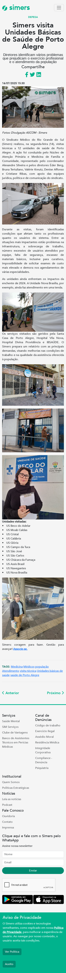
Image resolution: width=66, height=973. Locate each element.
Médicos (28, 667)
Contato (7, 822)
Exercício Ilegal (45, 731)
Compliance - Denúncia (43, 760)
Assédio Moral (44, 737)
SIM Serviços (10, 727)
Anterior (11, 693)
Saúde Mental (11, 721)
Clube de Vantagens (15, 733)
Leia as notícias (11, 799)
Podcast (7, 805)
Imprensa (8, 827)
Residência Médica (47, 742)
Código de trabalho (47, 725)
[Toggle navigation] (59, 7)
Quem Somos (11, 782)
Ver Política (12, 952)
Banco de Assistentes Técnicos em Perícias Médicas (15, 742)
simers (18, 7)
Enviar (33, 871)
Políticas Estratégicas (15, 788)
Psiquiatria (41, 768)
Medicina (17, 667)
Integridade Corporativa (43, 750)
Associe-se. (20, 649)
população (42, 667)
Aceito (9, 964)
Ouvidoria (8, 816)
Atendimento (10, 671)
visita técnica (28, 671)
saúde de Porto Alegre (24, 675)
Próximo (54, 693)
